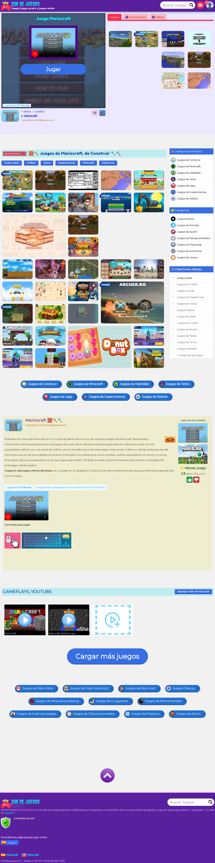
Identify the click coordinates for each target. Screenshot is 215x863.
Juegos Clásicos (186, 310)
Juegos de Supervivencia (191, 192)
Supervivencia (66, 162)
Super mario (11, 162)
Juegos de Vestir (186, 316)
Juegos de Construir (189, 160)
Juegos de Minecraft (189, 166)
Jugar (53, 69)
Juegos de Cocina (187, 257)
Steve (47, 162)
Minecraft (88, 162)
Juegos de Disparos (145, 713)
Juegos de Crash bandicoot (89, 688)
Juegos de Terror (187, 342)
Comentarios (136, 17)
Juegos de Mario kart (140, 688)
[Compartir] (102, 113)
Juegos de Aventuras (189, 251)
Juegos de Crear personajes (36, 713)
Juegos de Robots (187, 198)
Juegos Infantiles (187, 348)
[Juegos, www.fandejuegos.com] (20, 6)
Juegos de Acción (187, 231)
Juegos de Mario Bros (37, 688)
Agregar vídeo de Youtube (193, 591)
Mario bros (108, 162)
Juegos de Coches (187, 323)
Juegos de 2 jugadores (112, 701)
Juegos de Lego (186, 185)
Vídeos (158, 17)
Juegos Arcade (185, 290)
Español (12, 842)
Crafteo (31, 162)
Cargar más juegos (107, 656)
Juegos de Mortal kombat (163, 701)
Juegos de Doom (188, 713)
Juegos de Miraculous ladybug (57, 701)
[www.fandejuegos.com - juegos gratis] (20, 804)
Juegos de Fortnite (188, 225)
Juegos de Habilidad (189, 172)
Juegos (114, 17)
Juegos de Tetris (186, 179)
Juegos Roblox (185, 219)
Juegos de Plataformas (190, 297)
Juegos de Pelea (186, 335)
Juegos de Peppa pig (189, 244)
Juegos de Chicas (187, 303)
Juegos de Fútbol (187, 284)
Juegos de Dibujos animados (193, 238)
